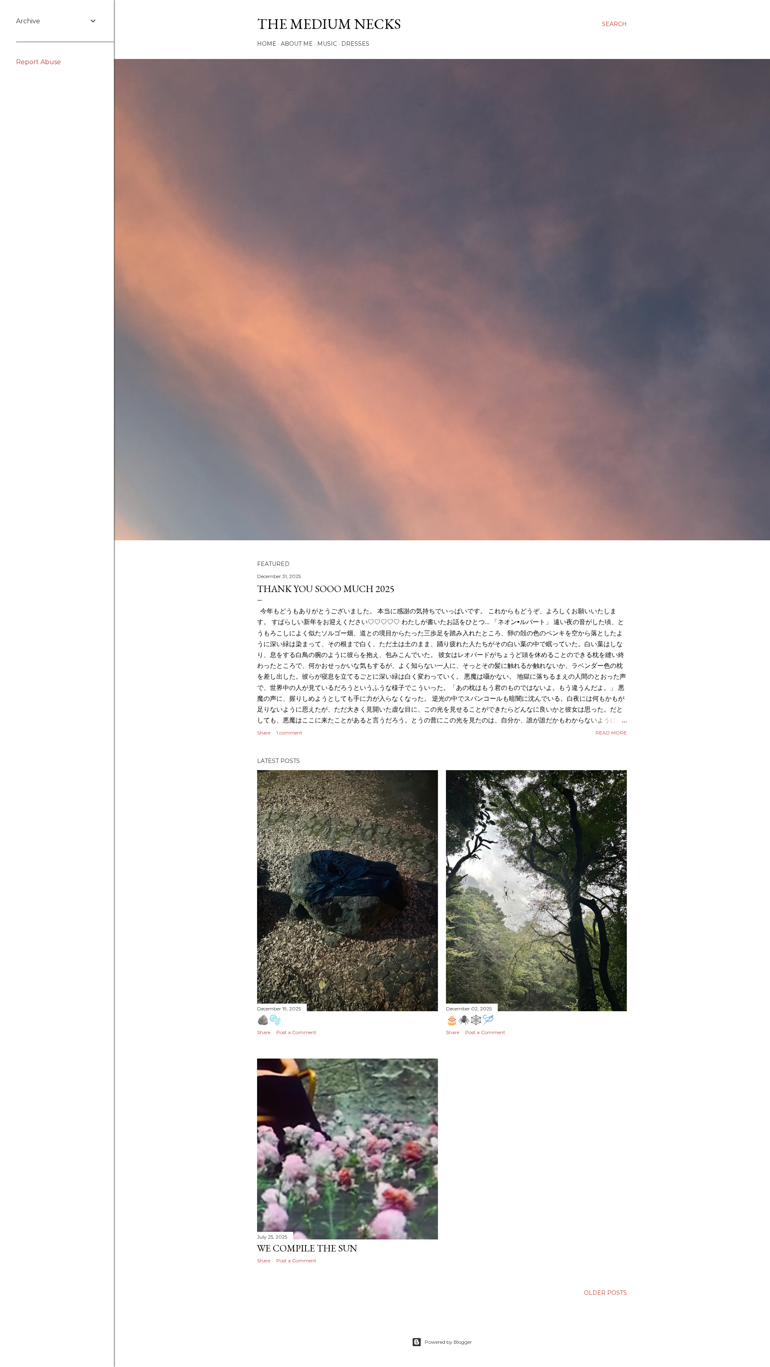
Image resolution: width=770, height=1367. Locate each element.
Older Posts (605, 1292)
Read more (611, 733)
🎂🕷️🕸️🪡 (470, 1020)
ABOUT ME (297, 43)
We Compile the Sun (307, 1248)
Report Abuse (38, 62)
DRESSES (355, 43)
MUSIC (327, 43)
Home (266, 43)
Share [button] (263, 733)
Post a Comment (296, 1032)
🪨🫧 (269, 1020)
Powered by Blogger (448, 1342)
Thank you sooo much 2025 (326, 588)
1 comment (289, 733)
